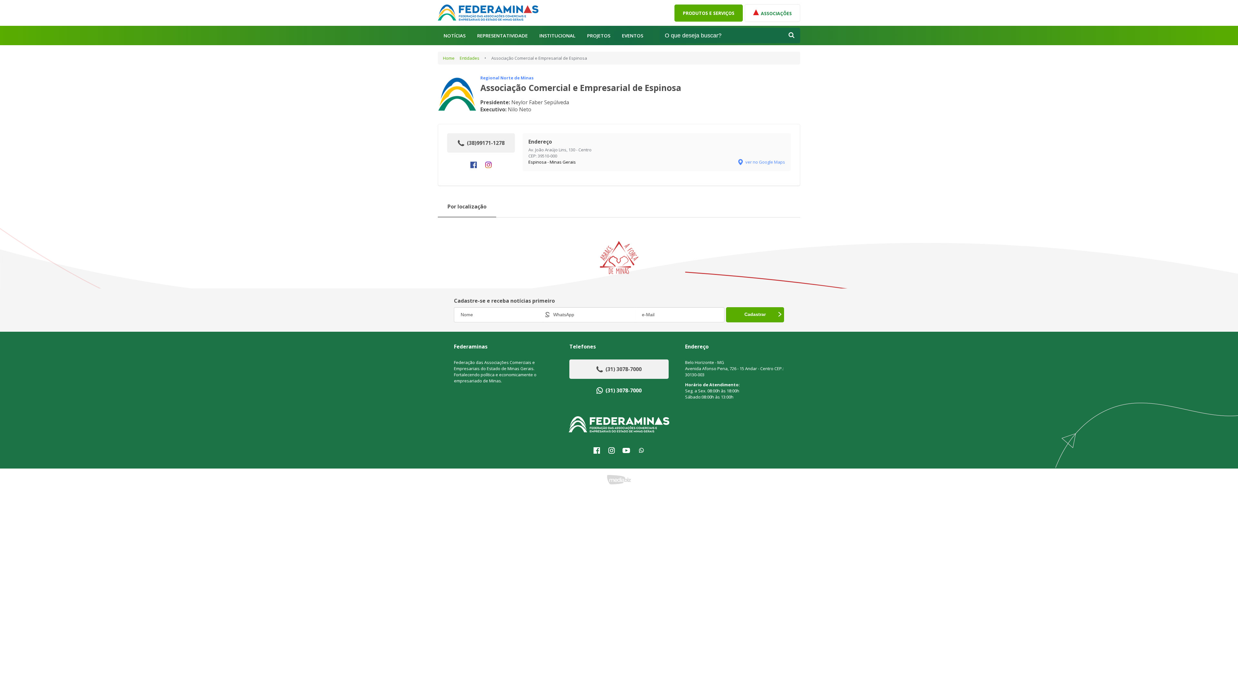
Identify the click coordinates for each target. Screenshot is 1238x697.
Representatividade (502, 35)
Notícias (455, 35)
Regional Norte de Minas (507, 78)
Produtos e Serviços (708, 13)
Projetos (598, 35)
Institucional (557, 35)
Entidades (469, 58)
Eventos (632, 35)
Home (449, 58)
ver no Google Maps (765, 162)
